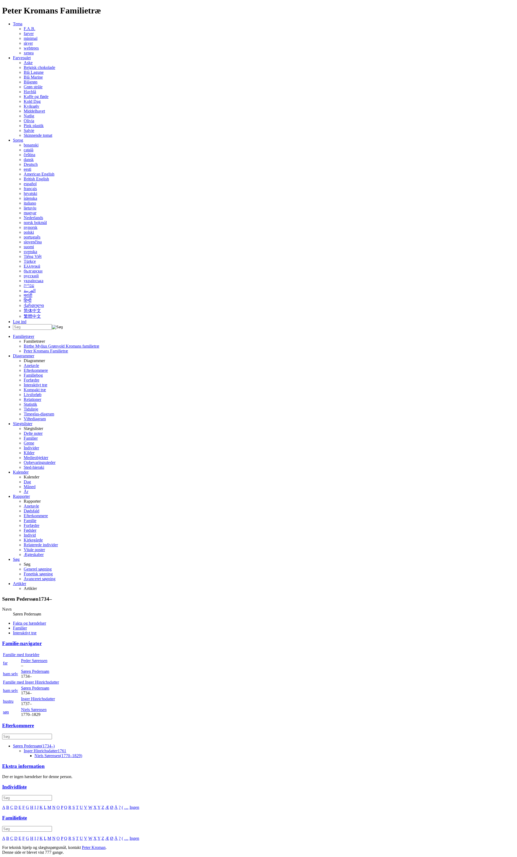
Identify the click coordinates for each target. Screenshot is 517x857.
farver (29, 33)
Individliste (14, 787)
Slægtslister (22, 423)
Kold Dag (32, 101)
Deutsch (31, 164)
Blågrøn (30, 82)
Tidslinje (31, 409)
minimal (30, 38)
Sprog (18, 140)
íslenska (30, 198)
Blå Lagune (34, 72)
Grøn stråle (33, 87)
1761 (45, 750)
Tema (17, 24)
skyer (28, 43)
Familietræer (23, 336)
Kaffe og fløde (36, 96)
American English (39, 174)
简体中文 (32, 310)
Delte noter (33, 433)
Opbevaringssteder (39, 462)
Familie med (31, 682)
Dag (27, 482)
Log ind (19, 321)
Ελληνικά (32, 266)
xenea (29, 53)
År (26, 491)
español (30, 183)
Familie (30, 520)
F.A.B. (29, 28)
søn (6, 712)
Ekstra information (23, 766)
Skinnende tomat (38, 135)
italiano (30, 203)
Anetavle (31, 365)
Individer (31, 448)
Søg (16, 559)
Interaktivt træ (35, 385)
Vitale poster (34, 549)
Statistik (30, 404)
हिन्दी (28, 300)
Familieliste (14, 818)
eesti (27, 169)
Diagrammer (23, 356)
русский (31, 276)
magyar (30, 213)
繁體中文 (32, 316)
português (32, 237)
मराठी (28, 295)
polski (29, 232)
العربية (30, 290)
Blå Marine (33, 77)
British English (36, 179)
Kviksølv (31, 106)
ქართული (34, 305)
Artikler (19, 583)
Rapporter (21, 496)
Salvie (29, 130)
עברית (29, 285)
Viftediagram (35, 419)
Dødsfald (31, 511)
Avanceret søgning (39, 578)
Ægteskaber (34, 554)
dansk (29, 159)
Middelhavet (34, 111)
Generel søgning (38, 569)
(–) (34, 746)
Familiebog (33, 375)
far (5, 663)
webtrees (31, 48)
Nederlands (33, 217)
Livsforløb (32, 394)
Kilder (29, 452)
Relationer (32, 399)
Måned (30, 486)
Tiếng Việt (32, 256)
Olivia (29, 120)
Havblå (30, 91)
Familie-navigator (22, 643)
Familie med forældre (21, 654)
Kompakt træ (35, 389)
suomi (29, 246)
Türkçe (30, 261)
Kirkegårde (33, 540)
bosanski (31, 145)
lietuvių (30, 208)
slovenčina (33, 242)
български (33, 271)
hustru (8, 701)
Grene (29, 443)
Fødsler (30, 530)
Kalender (21, 472)
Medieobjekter (36, 457)
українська (33, 280)
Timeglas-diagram (39, 414)
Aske (28, 62)
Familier (31, 438)
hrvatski (30, 193)
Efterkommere (36, 370)
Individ (30, 535)
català (28, 150)
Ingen (134, 807)
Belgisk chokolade (39, 67)
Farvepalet (22, 57)
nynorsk (30, 227)
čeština (29, 154)
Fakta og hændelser (29, 623)
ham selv (10, 673)
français (30, 188)
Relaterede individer (41, 545)
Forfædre (31, 380)
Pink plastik (34, 125)
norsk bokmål (35, 222)
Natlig (29, 116)
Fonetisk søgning (38, 574)
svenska (30, 251)
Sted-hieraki (34, 467)
